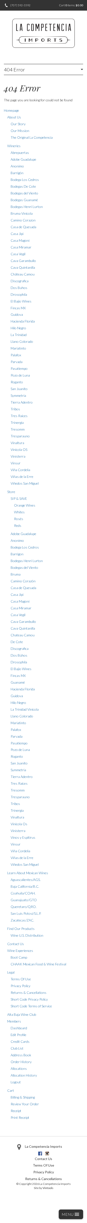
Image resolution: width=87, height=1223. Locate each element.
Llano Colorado (22, 341)
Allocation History (24, 1075)
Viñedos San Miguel (25, 483)
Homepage (11, 110)
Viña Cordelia (20, 470)
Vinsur (16, 463)
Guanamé (18, 682)
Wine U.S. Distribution (27, 935)
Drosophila (19, 294)
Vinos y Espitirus (23, 837)
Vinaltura (17, 443)
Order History (21, 1062)
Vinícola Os (19, 824)
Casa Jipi (17, 234)
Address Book (21, 1055)
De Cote (17, 642)
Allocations (19, 1068)
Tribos (15, 409)
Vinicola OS (19, 449)
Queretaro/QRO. (23, 907)
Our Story (18, 124)
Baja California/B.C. (25, 886)
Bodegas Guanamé (24, 200)
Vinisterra (18, 456)
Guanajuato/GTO (24, 900)
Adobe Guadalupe (23, 159)
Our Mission (20, 131)
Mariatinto (18, 348)
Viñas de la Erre (22, 476)
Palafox (16, 355)
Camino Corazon (23, 220)
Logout (16, 1082)
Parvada (16, 362)
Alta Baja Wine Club (21, 1014)
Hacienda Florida (23, 321)
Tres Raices (19, 416)
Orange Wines (24, 505)
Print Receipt (20, 1117)
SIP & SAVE (19, 498)
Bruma (16, 574)
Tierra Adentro (22, 402)
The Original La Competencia (32, 137)
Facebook (40, 1153)
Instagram (47, 1153)
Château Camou (23, 274)
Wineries (14, 146)
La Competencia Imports (43, 1146)
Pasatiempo (19, 368)
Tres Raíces (19, 783)
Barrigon (17, 554)
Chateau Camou (23, 635)
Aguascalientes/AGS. (26, 880)
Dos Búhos (19, 655)
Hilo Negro (18, 328)
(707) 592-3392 (20, 5)
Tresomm (18, 429)
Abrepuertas (20, 153)
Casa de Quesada (23, 227)
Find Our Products (21, 929)
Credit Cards (20, 1041)
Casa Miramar (21, 247)
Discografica (20, 281)
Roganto (17, 382)
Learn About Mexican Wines (27, 873)
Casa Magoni (20, 240)
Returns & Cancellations (28, 992)
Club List (17, 1048)
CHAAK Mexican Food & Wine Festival (38, 964)
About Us (14, 117)
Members (14, 1021)
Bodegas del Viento (24, 193)
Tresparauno (20, 436)
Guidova (17, 314)
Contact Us (15, 944)
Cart (10, 1090)
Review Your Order (25, 1104)
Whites (19, 512)
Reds (17, 525)
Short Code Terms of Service (31, 1006)
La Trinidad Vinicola (25, 709)
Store (11, 492)
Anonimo (17, 166)
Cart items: (71, 5)
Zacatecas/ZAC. (22, 920)
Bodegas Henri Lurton (27, 207)
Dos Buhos (19, 288)
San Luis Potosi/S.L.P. (26, 913)
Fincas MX (18, 308)
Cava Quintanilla (23, 267)
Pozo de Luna (20, 375)
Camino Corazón (23, 581)
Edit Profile (18, 1035)
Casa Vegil (18, 254)
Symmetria (18, 395)
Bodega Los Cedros (25, 180)
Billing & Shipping (23, 1097)
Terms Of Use (21, 979)
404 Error (14, 69)
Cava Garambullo (23, 261)
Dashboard (19, 1028)
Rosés (18, 519)
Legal (10, 972)
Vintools (48, 1188)
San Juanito (19, 389)
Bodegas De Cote (23, 186)
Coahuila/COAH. (23, 893)
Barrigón (17, 173)
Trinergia (17, 422)
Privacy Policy (20, 986)
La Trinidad (19, 335)
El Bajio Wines (21, 301)
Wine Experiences (20, 950)
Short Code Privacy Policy (29, 999)
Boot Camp (19, 957)
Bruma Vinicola (22, 213)
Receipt (16, 1111)
